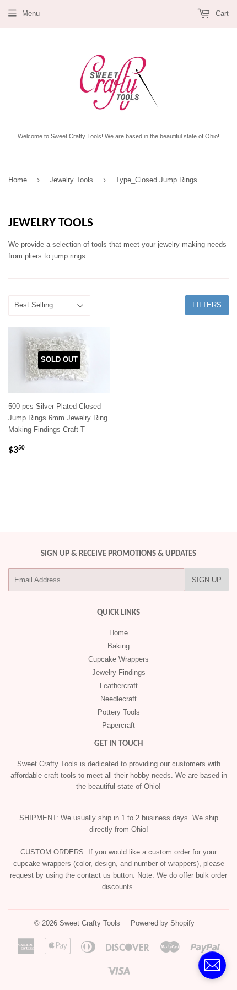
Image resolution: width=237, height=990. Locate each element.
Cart (221, 13)
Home (17, 180)
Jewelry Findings (119, 672)
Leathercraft (119, 685)
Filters (207, 305)
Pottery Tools (119, 712)
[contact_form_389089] (212, 965)
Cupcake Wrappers (118, 659)
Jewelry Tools (71, 180)
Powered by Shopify (163, 923)
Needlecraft (118, 699)
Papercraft (118, 725)
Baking (118, 646)
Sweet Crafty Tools (90, 923)
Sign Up (207, 580)
